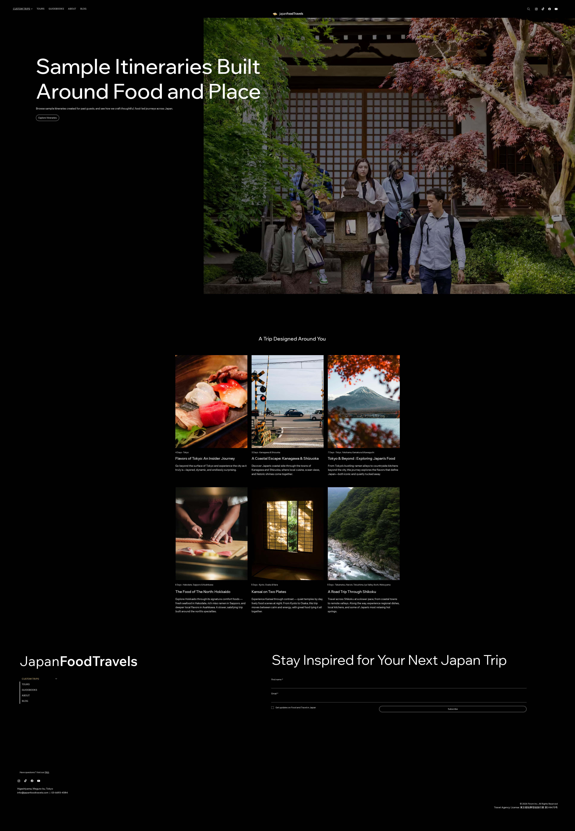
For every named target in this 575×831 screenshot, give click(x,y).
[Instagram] (536, 9)
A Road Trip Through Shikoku (352, 591)
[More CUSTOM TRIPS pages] (31, 9)
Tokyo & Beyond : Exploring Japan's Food (361, 458)
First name (277, 679)
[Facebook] (549, 9)
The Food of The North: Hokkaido (202, 591)
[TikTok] (543, 9)
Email (274, 693)
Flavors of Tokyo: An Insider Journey (205, 458)
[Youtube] (556, 9)
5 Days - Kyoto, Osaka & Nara (264, 584)
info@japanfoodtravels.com (32, 792)
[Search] (528, 9)
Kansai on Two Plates (269, 591)
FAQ (47, 772)
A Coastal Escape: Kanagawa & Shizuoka (285, 458)
